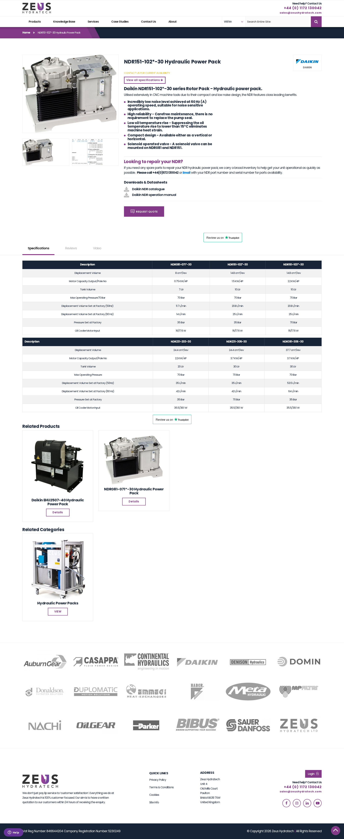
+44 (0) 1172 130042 (303, 8)
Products (35, 22)
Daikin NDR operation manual (154, 194)
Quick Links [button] (158, 773)
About (172, 22)
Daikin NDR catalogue (148, 189)
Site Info (154, 802)
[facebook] (286, 803)
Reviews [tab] (71, 248)
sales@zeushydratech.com (301, 13)
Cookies (154, 795)
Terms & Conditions (161, 787)
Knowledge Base (64, 22)
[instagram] (297, 803)
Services (93, 22)
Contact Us (148, 22)
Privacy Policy (157, 780)
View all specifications (143, 80)
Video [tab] (97, 248)
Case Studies (119, 22)
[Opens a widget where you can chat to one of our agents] (13, 832)
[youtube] (318, 803)
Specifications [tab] (38, 248)
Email (186, 172)
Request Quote (146, 211)
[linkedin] (307, 803)
